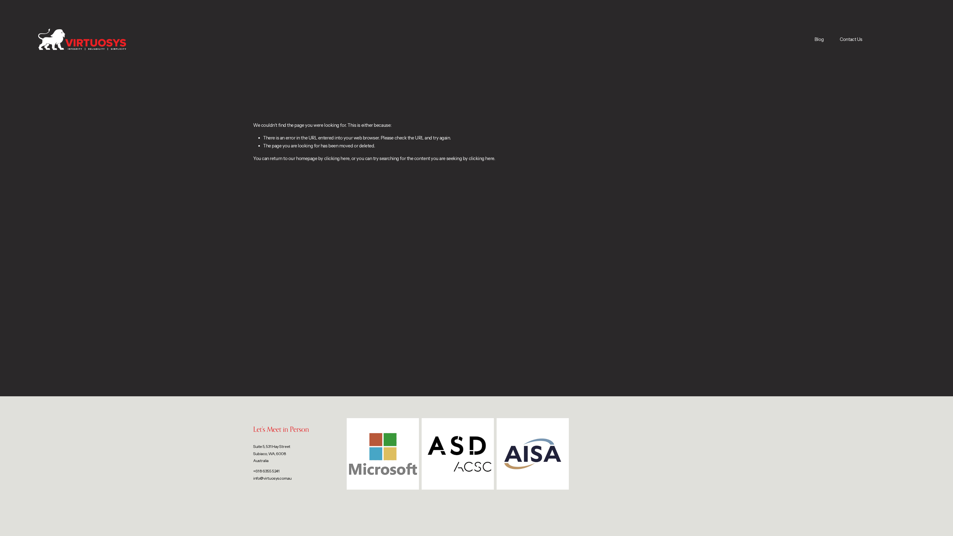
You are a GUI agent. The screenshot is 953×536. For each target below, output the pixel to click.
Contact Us (851, 39)
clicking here (336, 158)
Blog (819, 39)
